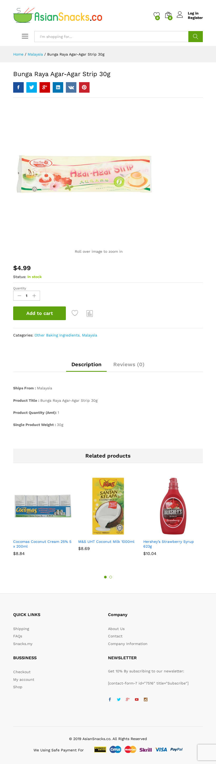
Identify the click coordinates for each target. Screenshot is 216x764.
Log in (193, 13)
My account (23, 679)
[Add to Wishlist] (75, 313)
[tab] (86, 367)
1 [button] (105, 577)
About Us (116, 629)
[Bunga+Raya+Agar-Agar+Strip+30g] (31, 87)
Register (195, 18)
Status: (19, 277)
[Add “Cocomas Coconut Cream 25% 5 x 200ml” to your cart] (36, 532)
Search (195, 36)
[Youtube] (136, 700)
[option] (43, 518)
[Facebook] (109, 700)
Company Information (128, 644)
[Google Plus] (127, 700)
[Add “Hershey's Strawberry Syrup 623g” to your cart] (166, 532)
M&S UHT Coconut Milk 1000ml (106, 541)
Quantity (19, 288)
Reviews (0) (129, 364)
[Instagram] (145, 700)
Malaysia (89, 335)
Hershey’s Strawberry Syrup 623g (168, 543)
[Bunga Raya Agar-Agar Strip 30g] (18, 87)
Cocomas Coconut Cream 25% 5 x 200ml (42, 543)
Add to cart (39, 313)
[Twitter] (118, 700)
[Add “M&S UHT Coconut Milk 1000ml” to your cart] (101, 532)
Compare (89, 313)
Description (86, 364)
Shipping (21, 629)
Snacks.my (22, 644)
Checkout (22, 672)
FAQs (17, 636)
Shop (17, 687)
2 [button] (110, 577)
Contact (115, 636)
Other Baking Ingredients (57, 335)
